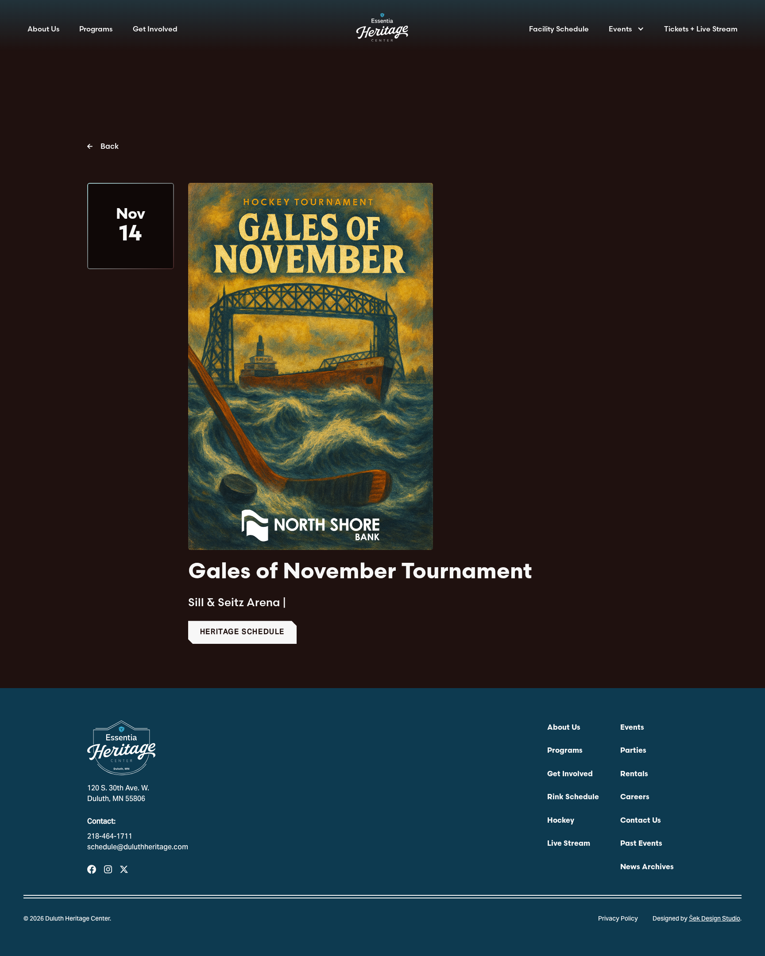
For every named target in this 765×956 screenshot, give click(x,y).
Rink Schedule (573, 797)
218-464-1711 (109, 837)
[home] (382, 30)
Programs (95, 28)
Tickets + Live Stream (701, 28)
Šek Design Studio (714, 919)
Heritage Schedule (242, 632)
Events (620, 28)
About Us (43, 28)
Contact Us (640, 820)
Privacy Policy (618, 919)
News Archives (647, 867)
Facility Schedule (559, 28)
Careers (634, 797)
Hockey (560, 820)
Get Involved (155, 28)
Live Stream (568, 844)
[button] (626, 28)
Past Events (641, 844)
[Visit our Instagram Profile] (108, 869)
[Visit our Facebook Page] (91, 869)
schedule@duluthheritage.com (137, 847)
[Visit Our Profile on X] (124, 869)
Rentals (634, 774)
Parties (633, 751)
